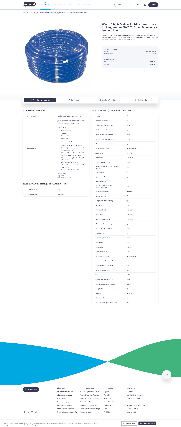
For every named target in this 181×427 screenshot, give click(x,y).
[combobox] (122, 5)
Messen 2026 (131, 412)
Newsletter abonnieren (135, 398)
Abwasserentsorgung (64, 395)
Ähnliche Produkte (109, 100)
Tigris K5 (107, 392)
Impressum (131, 402)
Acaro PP (107, 409)
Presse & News (85, 412)
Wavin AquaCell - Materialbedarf (90, 398)
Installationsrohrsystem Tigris (67, 412)
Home (24, 13)
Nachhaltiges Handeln (135, 395)
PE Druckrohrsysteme (65, 392)
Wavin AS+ (107, 398)
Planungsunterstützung (88, 405)
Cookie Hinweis (132, 409)
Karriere (130, 392)
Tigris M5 (107, 395)
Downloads (75, 100)
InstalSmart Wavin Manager (90, 409)
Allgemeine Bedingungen (136, 405)
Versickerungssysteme (65, 402)
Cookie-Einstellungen (129, 423)
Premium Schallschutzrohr (66, 409)
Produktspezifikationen (41, 100)
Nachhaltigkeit (142, 100)
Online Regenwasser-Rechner (90, 392)
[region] (90, 423)
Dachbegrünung (63, 398)
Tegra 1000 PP (109, 405)
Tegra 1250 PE (109, 402)
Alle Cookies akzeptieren (147, 423)
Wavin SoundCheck (87, 402)
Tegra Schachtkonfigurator (89, 395)
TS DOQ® (107, 412)
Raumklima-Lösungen (65, 405)
